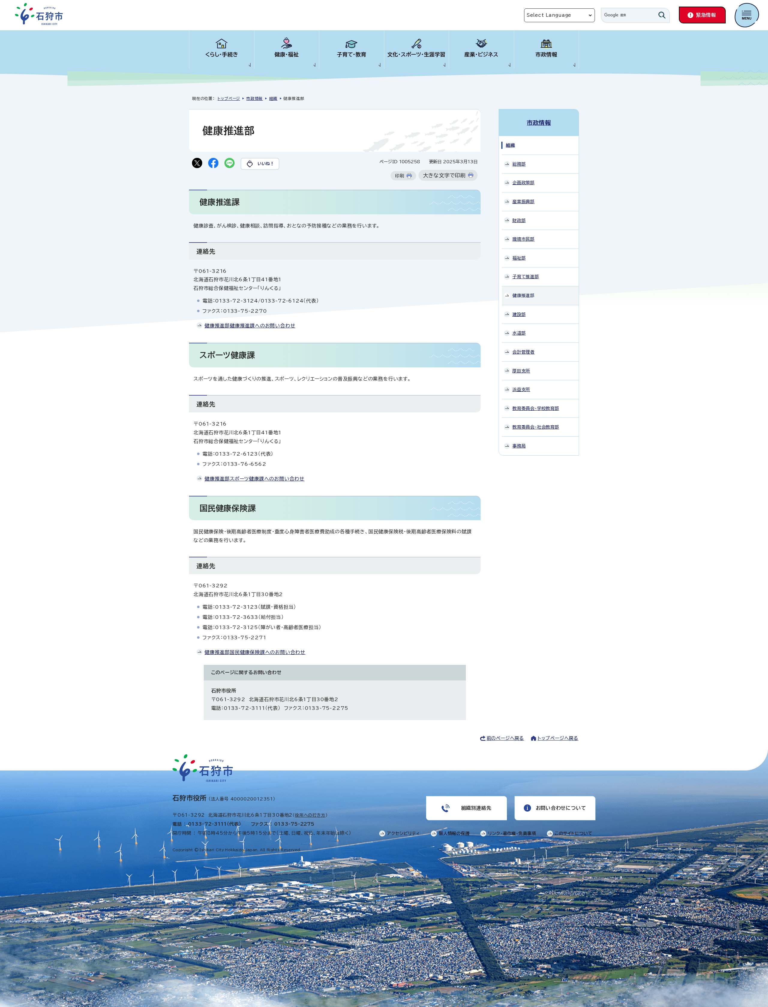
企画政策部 (523, 182)
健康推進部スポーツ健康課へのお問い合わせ (254, 478)
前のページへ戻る (505, 738)
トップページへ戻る (558, 738)
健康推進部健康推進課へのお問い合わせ (250, 325)
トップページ (229, 99)
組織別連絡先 (476, 808)
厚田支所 (521, 371)
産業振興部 (523, 201)
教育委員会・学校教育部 (535, 408)
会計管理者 (523, 352)
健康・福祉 (286, 54)
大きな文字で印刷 (444, 175)
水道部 (519, 333)
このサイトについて (573, 833)
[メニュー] (747, 15)
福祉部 (519, 258)
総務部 (519, 164)
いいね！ (266, 163)
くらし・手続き (221, 54)
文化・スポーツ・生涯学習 (416, 54)
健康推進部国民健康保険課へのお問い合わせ (255, 652)
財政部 (519, 220)
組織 (273, 99)
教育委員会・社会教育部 (535, 427)
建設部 (519, 314)
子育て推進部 (525, 276)
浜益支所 (521, 389)
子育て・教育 (351, 54)
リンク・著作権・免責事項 (512, 833)
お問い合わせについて (561, 808)
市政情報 (546, 54)
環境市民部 (523, 239)
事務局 (519, 446)
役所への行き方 (310, 815)
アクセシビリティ (403, 833)
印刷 (399, 175)
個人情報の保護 (454, 833)
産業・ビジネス (481, 54)
